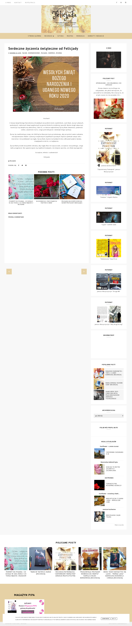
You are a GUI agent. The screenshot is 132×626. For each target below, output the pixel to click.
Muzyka (70, 36)
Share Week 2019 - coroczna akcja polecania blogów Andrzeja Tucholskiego (112, 395)
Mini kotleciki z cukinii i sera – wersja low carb (114, 500)
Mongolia (81, 36)
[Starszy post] (84, 272)
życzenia (59, 53)
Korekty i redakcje (96, 36)
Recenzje (49, 36)
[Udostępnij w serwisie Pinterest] (26, 166)
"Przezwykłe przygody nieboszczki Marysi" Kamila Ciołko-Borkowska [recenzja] (90, 575)
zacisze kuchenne (109, 509)
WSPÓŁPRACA (30, 3)
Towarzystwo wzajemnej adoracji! (114, 484)
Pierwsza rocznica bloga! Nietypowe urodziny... (74, 202)
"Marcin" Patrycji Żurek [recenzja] (40, 573)
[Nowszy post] (9, 272)
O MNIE (8, 3)
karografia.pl (122, 623)
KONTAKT (18, 3)
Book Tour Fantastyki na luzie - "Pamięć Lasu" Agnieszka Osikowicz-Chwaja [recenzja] (115, 575)
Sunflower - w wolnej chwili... (109, 494)
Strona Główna (34, 36)
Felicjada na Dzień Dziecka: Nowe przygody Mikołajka (48, 202)
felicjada (44, 53)
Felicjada (16, 623)
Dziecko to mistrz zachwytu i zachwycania (113, 468)
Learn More (105, 618)
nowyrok (51, 53)
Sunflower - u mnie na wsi (109, 446)
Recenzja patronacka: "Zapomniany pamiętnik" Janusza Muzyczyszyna (65, 574)
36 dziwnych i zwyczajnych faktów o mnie (23, 202)
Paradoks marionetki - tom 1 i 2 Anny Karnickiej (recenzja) (114, 373)
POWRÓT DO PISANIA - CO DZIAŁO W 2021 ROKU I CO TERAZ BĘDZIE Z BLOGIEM (16, 574)
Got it (114, 618)
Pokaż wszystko (119, 525)
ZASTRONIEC (109, 478)
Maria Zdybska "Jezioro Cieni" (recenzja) (114, 384)
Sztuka (60, 36)
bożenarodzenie (34, 53)
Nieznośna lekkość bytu (109, 462)
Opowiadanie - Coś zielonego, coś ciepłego (108, 84)
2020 (26, 53)
